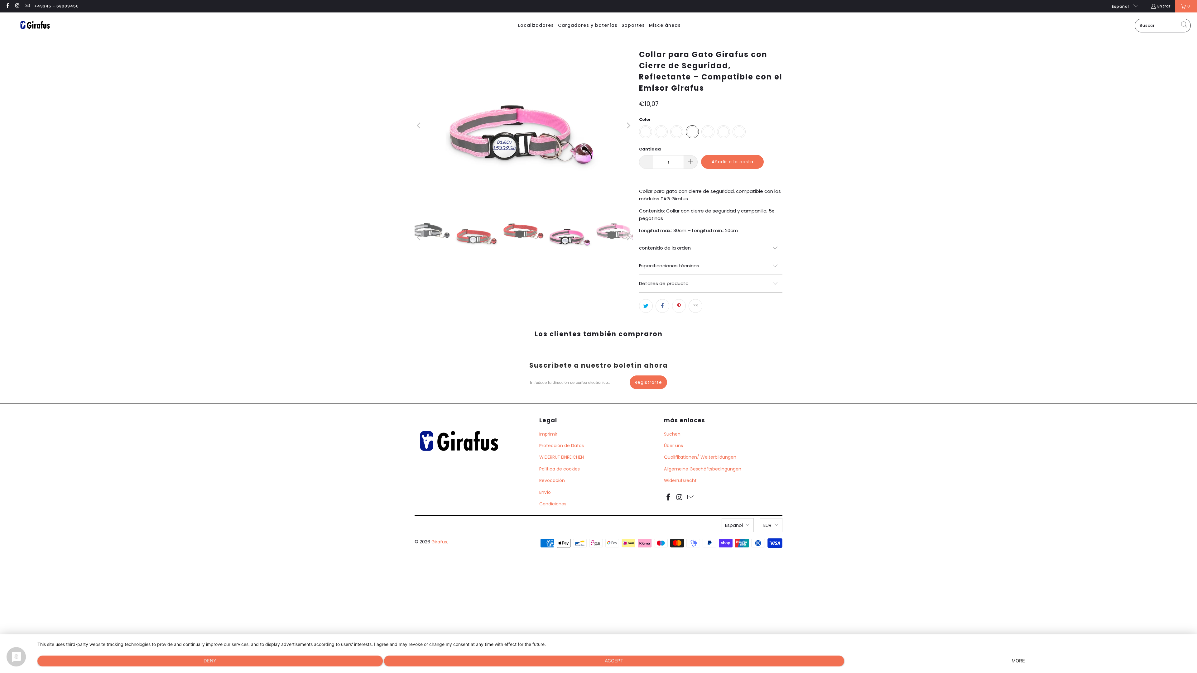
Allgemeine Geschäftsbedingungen (702, 469)
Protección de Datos (561, 445)
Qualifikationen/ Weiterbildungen (700, 457)
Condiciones (552, 504)
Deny (210, 661)
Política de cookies (559, 469)
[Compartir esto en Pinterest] (679, 306)
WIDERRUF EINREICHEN (561, 457)
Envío (545, 492)
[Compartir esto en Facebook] (662, 306)
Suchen (672, 434)
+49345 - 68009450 (56, 6)
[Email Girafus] (27, 6)
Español (1121, 6)
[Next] (628, 125)
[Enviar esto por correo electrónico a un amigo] (695, 306)
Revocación (552, 480)
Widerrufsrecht (680, 480)
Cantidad (650, 149)
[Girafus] (34, 25)
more (1018, 661)
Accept (614, 661)
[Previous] (419, 125)
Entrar (1164, 6)
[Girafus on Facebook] (7, 6)
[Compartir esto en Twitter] (646, 306)
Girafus (439, 542)
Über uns (673, 445)
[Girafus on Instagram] (17, 6)
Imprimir (548, 434)
